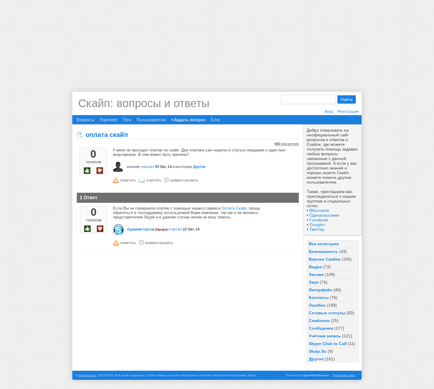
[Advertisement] (217, 41)
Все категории (324, 243)
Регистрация (348, 111)
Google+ (317, 224)
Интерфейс (320, 289)
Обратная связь (344, 375)
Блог (215, 119)
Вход (329, 111)
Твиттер (316, 229)
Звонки (316, 274)
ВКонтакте (319, 210)
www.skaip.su (87, 375)
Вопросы (85, 119)
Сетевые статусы (327, 312)
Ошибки (317, 305)
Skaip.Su (318, 351)
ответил (175, 229)
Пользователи (151, 119)
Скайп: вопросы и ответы (143, 103)
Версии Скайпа (324, 259)
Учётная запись (325, 336)
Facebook (318, 220)
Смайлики (319, 320)
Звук (314, 282)
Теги (127, 119)
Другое (316, 359)
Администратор (141, 229)
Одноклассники (324, 215)
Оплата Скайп (234, 208)
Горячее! (108, 119)
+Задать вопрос (188, 119)
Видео (315, 266)
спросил (147, 167)
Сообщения (321, 328)
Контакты (319, 297)
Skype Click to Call (328, 343)
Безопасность (323, 251)
